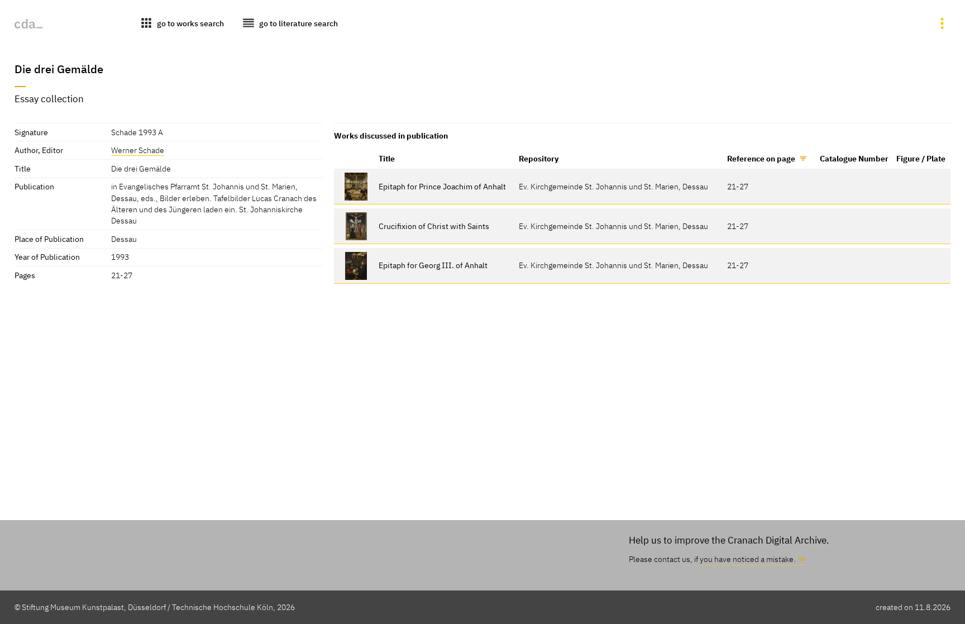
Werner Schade (137, 150)
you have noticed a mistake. (748, 559)
